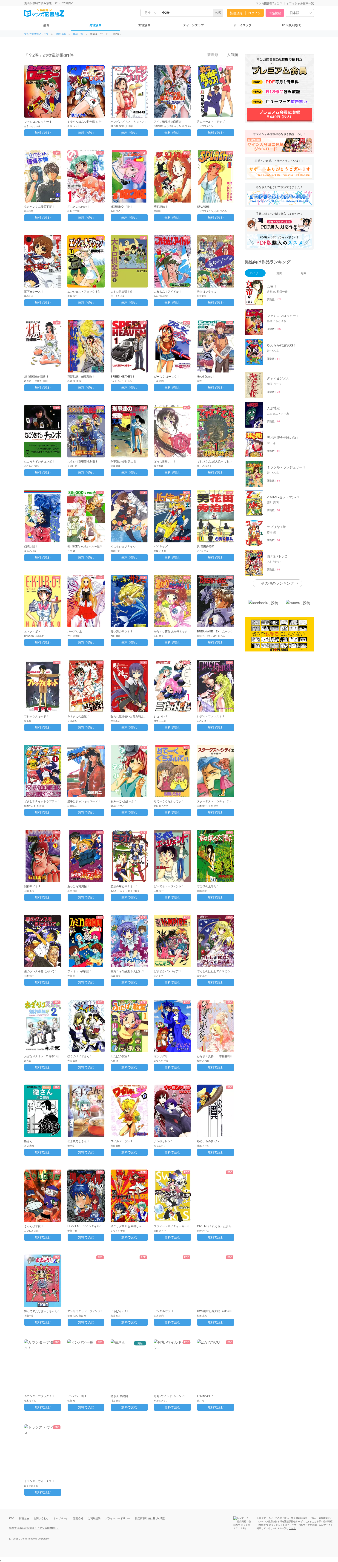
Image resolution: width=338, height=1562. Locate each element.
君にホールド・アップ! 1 (212, 121)
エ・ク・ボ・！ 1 (35, 631)
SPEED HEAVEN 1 (122, 376)
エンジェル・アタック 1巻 (83, 291)
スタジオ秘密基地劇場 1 (82, 461)
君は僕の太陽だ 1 (208, 886)
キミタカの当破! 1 (78, 716)
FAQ (11, 1518)
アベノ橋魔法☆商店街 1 (169, 121)
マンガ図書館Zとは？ (269, 3)
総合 (46, 25)
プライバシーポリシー (117, 1518)
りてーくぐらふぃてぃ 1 (169, 801)
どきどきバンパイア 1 (167, 971)
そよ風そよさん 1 (78, 1141)
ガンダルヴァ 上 (164, 1311)
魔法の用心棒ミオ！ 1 (124, 886)
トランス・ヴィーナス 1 (39, 1481)
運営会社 (78, 1518)
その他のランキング (277, 583)
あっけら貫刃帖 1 (78, 886)
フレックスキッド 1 (36, 716)
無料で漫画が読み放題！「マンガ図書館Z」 (34, 1528)
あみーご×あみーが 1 (124, 801)
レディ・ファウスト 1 (210, 716)
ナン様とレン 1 (163, 1141)
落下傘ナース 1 (33, 291)
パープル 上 (74, 631)
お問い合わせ (41, 1518)
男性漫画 (95, 25)
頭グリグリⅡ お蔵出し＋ (126, 1226)
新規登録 (236, 13)
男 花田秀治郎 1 (207, 546)
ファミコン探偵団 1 (79, 971)
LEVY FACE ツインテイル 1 (84, 1226)
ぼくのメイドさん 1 (79, 1056)
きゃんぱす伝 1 (33, 1226)
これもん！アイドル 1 (167, 291)
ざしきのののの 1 (78, 206)
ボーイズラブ (243, 25)
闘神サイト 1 (32, 886)
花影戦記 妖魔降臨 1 (81, 376)
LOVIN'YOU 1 (205, 1396)
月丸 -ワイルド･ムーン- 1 (169, 1396)
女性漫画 (144, 25)
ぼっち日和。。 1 (164, 461)
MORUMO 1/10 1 (121, 206)
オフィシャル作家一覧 (300, 3)
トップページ (61, 1518)
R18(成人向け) (291, 25)
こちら (292, 1528)
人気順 (232, 55)
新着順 (212, 55)
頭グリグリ (161, 1056)
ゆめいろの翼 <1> (208, 1141)
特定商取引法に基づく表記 (150, 1518)
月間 (303, 273)
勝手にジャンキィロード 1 (83, 801)
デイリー (255, 273)
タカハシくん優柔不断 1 (39, 206)
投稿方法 (24, 1518)
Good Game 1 (206, 376)
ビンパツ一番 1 (76, 1396)
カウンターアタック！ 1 (39, 1396)
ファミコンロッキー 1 (37, 121)
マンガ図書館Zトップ (36, 34)
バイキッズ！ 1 (163, 546)
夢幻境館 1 (160, 206)
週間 (279, 273)
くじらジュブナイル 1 (124, 546)
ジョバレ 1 (160, 716)
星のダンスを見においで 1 (40, 971)
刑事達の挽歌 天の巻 (123, 461)
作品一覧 (78, 34)
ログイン (254, 13)
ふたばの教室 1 (120, 1056)
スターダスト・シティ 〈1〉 (214, 801)
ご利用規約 (94, 1518)
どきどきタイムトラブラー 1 (42, 801)
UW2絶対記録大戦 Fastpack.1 (215, 1311)
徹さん (28, 1141)
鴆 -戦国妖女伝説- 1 (36, 376)
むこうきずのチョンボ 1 (39, 461)
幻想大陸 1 (30, 546)
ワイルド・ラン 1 (121, 1141)
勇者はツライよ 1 (208, 291)
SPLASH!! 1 (204, 206)
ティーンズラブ (193, 25)
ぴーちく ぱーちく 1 (166, 376)
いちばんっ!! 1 (119, 1311)
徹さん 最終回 (119, 1396)
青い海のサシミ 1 (121, 631)
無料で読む (43, 133)
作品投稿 (274, 13)
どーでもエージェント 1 (169, 886)
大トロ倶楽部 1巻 (121, 291)
